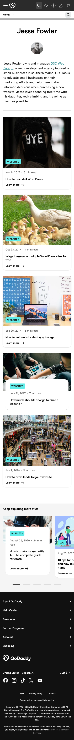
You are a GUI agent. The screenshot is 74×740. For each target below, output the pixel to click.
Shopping (8, 645)
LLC (62, 542)
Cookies (52, 693)
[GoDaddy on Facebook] (5, 682)
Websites (13, 161)
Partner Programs (13, 628)
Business (17, 533)
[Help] (53, 5)
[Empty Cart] (68, 5)
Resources (9, 619)
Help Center (10, 610)
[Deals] (46, 5)
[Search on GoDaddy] (68, 15)
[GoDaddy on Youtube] (40, 682)
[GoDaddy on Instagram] (14, 682)
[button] (16, 584)
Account (8, 637)
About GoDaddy (12, 601)
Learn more (17, 568)
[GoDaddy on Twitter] (31, 682)
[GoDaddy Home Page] (17, 658)
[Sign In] (60, 5)
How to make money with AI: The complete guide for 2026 (27, 555)
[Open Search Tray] (39, 5)
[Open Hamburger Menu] (4, 5)
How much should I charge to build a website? (34, 402)
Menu (6, 14)
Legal (21, 693)
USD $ (63, 672)
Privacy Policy (35, 693)
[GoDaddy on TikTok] (22, 682)
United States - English (17, 672)
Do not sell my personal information (37, 700)
